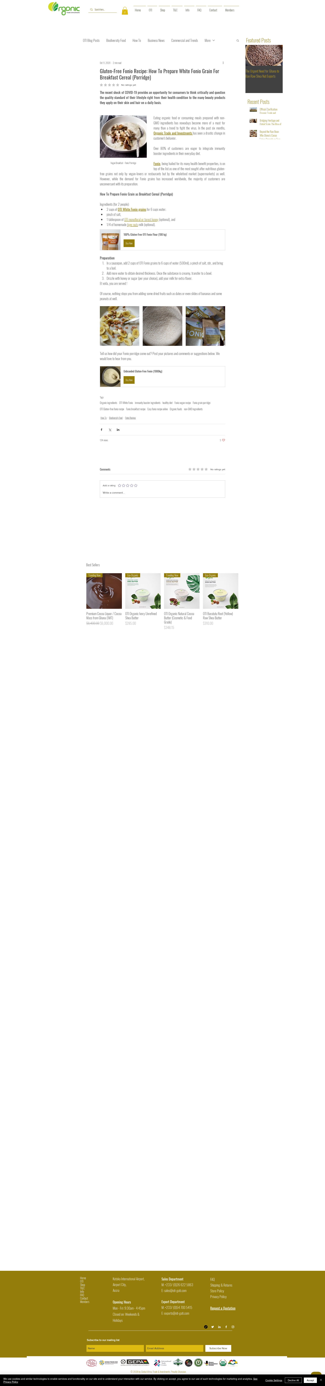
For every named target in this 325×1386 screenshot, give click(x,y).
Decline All (293, 1380)
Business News (156, 40)
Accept (310, 1380)
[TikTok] (206, 1327)
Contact (84, 1298)
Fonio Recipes (130, 418)
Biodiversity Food (116, 40)
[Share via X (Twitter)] (109, 429)
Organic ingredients (108, 402)
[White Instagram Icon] (233, 1327)
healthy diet (167, 402)
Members (84, 1301)
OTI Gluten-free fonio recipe (112, 409)
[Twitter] (212, 1327)
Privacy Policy (218, 1296)
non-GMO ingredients (193, 409)
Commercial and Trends (184, 40)
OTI (81, 1281)
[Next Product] (243, 591)
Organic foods (176, 409)
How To (137, 40)
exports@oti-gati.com (176, 1313)
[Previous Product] (81, 591)
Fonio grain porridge (201, 402)
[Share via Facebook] (101, 429)
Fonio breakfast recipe (135, 409)
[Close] (321, 1380)
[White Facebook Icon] (226, 1327)
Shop (82, 1284)
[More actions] (223, 63)
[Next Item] (277, 55)
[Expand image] (119, 326)
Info (82, 1291)
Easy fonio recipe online (157, 409)
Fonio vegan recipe (183, 402)
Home (83, 1278)
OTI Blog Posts (91, 40)
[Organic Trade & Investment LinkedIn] (219, 1327)
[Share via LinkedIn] (118, 429)
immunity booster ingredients (147, 402)
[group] (162, 601)
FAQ (82, 1295)
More (208, 40)
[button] (125, 11)
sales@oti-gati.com (175, 1290)
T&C (82, 1288)
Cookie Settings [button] (273, 1380)
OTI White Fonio (126, 402)
